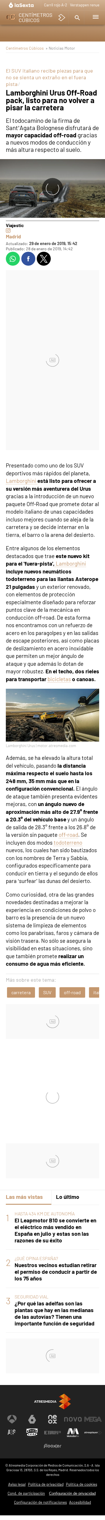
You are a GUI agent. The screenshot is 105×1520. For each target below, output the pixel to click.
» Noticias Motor (60, 48)
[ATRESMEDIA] (52, 1402)
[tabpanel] (52, 1269)
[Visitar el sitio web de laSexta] (32, 1419)
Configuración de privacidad (72, 1493)
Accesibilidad (80, 1502)
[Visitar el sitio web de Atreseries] (12, 1432)
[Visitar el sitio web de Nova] (73, 1419)
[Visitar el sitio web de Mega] (93, 1419)
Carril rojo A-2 (55, 5)
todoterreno (68, 842)
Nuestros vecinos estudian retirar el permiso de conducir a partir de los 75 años (56, 1272)
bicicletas (59, 679)
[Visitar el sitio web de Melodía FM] (73, 1432)
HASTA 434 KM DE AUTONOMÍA (45, 1213)
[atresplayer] (62, 17)
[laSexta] (22, 5)
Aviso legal (17, 1484)
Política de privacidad (46, 1484)
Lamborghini (21, 480)
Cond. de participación (26, 1493)
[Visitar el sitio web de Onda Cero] (32, 1432)
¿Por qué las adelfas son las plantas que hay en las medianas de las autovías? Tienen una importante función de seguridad (54, 1313)
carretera (21, 992)
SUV (47, 992)
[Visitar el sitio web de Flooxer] (52, 1446)
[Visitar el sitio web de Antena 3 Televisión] (12, 1419)
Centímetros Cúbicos (25, 48)
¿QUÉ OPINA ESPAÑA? (36, 1258)
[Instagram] (8, 230)
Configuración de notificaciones (40, 1502)
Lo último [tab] (67, 1196)
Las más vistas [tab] (24, 1196)
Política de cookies (81, 1484)
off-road (68, 834)
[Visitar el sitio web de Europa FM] (52, 1432)
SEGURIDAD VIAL (31, 1296)
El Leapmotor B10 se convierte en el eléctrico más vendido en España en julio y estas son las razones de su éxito (55, 1230)
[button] (76, 17)
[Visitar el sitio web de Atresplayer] (93, 1432)
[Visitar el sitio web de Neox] (52, 1419)
